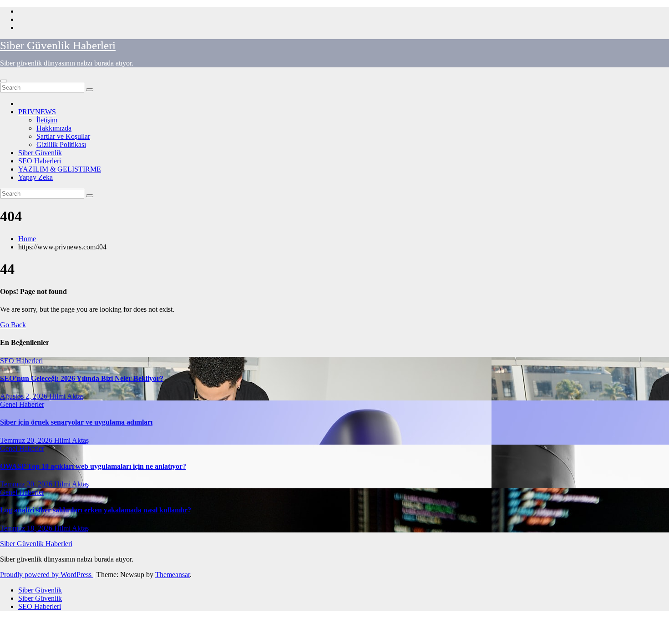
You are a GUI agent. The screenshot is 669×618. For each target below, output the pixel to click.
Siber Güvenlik (40, 153)
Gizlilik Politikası (61, 144)
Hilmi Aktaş (66, 396)
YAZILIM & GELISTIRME (59, 169)
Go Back (13, 325)
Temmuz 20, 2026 (27, 440)
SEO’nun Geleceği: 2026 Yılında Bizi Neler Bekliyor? (81, 378)
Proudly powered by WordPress (46, 574)
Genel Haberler (22, 404)
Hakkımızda (53, 128)
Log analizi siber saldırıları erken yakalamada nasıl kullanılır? (95, 510)
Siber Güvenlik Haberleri (58, 45)
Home (27, 239)
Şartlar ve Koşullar (63, 136)
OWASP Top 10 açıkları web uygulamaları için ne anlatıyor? (93, 466)
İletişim (46, 120)
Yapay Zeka (35, 177)
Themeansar (172, 574)
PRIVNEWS (37, 112)
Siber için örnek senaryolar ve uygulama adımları (76, 422)
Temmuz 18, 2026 (27, 528)
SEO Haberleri (39, 161)
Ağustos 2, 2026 (24, 396)
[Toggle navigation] (3, 81)
